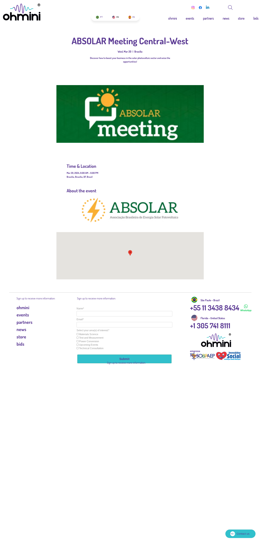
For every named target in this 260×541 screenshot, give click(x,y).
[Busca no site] (230, 7)
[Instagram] (193, 8)
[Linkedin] (208, 8)
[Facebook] (200, 8)
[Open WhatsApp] (252, 7)
